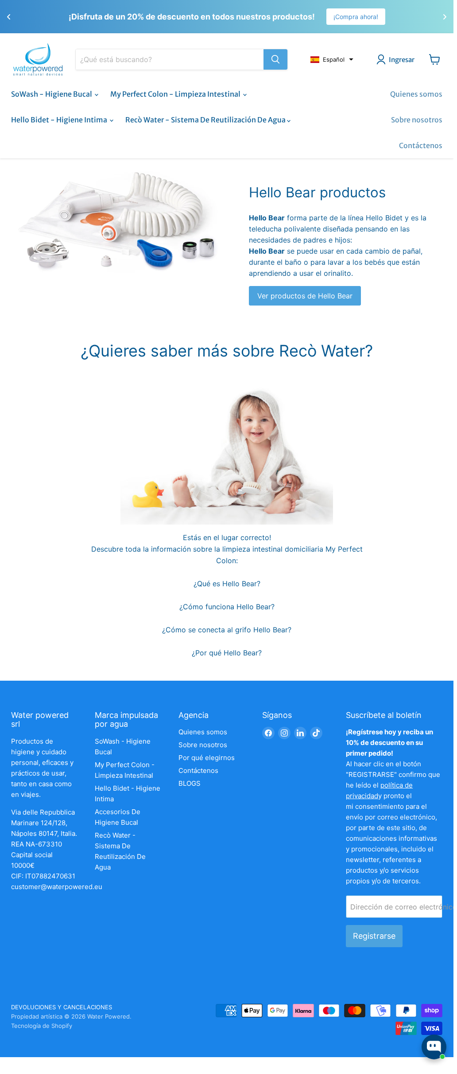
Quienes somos (416, 94)
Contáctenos (420, 145)
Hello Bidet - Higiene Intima (59, 119)
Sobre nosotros (416, 119)
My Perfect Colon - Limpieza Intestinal (176, 94)
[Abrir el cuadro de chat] (434, 1047)
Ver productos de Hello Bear (304, 295)
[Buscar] (275, 59)
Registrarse (374, 936)
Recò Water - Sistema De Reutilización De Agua (206, 119)
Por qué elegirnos (206, 757)
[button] (332, 59)
